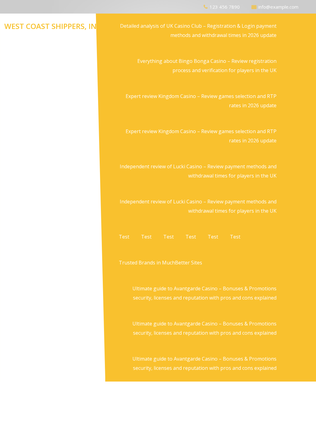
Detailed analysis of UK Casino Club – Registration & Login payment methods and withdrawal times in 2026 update (198, 30)
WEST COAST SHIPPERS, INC (52, 26)
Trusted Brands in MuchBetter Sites (160, 262)
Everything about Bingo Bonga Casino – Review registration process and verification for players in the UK (206, 66)
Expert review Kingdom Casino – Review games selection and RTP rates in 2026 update (201, 101)
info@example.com (278, 7)
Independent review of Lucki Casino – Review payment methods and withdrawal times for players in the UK (198, 171)
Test (124, 236)
